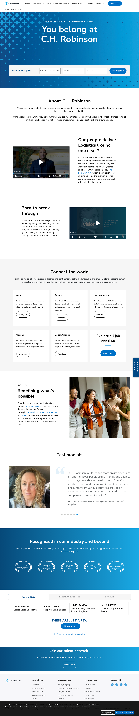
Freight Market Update (38, 688)
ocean (24, 415)
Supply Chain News (37, 692)
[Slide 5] (77, 514)
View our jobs (70, 626)
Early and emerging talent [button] (57, 3)
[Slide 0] (62, 514)
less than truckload (45, 412)
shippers (30, 406)
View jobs (23, 314)
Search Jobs (114, 3)
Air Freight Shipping (64, 685)
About (13, 9)
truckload (30, 412)
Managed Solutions (64, 692)
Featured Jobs (28, 597)
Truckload (61, 699)
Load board (88, 688)
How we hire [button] (38, 3)
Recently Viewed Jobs (69, 597)
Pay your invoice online (39, 695)
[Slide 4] (74, 514)
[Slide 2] (68, 514)
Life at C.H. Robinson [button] (95, 3)
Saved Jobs (110, 597)
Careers (27, 3)
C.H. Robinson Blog (37, 685)
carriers (38, 406)
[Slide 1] (65, 514)
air (56, 412)
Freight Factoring (89, 695)
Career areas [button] (77, 3)
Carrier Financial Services (92, 692)
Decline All (129, 712)
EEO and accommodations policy (69, 634)
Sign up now (69, 665)
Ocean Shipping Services (65, 695)
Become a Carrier (89, 685)
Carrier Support (89, 699)
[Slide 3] (71, 514)
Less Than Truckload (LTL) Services (68, 688)
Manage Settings (108, 712)
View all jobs (108, 353)
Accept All (119, 712)
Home (7, 9)
